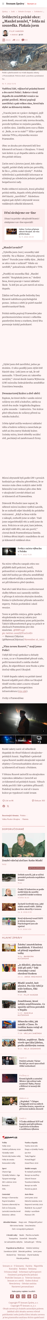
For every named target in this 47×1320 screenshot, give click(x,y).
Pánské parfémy (22, 1258)
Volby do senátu (8, 1159)
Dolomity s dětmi (8, 1215)
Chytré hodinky (33, 1255)
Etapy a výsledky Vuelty (34, 1149)
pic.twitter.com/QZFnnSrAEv (17, 633)
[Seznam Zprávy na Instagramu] (23, 1296)
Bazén (21, 1235)
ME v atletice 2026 (9, 1182)
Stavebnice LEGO (10, 1251)
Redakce (23, 1269)
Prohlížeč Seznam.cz (14, 1277)
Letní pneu (37, 1251)
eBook (8, 40)
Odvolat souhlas (29, 1283)
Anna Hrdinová (33, 977)
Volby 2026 (6, 1146)
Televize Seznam (32, 1277)
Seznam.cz (31, 4)
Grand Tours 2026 (31, 1163)
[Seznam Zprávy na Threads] (29, 1296)
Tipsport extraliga (9, 1178)
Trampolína (13, 1238)
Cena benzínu (30, 1225)
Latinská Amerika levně (11, 1211)
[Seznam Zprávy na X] (18, 1296)
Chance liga (6, 1172)
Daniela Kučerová (25, 1014)
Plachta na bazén (32, 1235)
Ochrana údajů (10, 1272)
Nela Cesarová (32, 1049)
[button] (23, 57)
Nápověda (38, 1266)
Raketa (25, 819)
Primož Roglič (30, 1159)
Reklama (32, 1269)
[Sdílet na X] (8, 806)
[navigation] (3, 4)
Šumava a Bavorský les (11, 1204)
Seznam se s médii (15, 1280)
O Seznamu (19, 1266)
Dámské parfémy (25, 1251)
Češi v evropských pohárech (23, 1229)
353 (26, 40)
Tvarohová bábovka (32, 1182)
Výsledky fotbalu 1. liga (11, 1175)
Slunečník (23, 1238)
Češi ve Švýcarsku (9, 1208)
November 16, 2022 (34, 639)
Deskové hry (11, 1255)
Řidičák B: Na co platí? (33, 1208)
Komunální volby (8, 1163)
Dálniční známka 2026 (33, 1201)
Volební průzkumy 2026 (11, 1149)
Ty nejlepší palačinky (33, 1172)
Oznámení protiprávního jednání (23, 1274)
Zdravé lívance (30, 1178)
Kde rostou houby (16, 1225)
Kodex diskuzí (31, 1280)
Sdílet (18, 40)
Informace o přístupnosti (30, 1272)
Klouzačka (33, 1238)
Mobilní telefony (32, 1248)
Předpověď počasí (35, 1222)
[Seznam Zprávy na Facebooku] (12, 1296)
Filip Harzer (16, 31)
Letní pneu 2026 (31, 1197)
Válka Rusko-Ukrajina (11, 819)
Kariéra (29, 1266)
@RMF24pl (19, 630)
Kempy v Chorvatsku (10, 1197)
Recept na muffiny (32, 1175)
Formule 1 (6, 1185)
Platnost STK (30, 1215)
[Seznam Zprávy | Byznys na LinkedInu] (35, 1296)
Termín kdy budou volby (11, 1156)
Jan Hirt (28, 1153)
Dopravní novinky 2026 (34, 1204)
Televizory (22, 1255)
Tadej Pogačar (30, 1156)
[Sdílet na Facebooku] (3, 806)
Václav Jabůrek (33, 1033)
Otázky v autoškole (32, 1211)
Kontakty (13, 1269)
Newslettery (14, 1283)
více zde (22, 691)
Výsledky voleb (8, 1153)
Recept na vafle (31, 1185)
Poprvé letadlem (8, 1201)
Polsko (23, 815)
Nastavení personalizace (23, 1286)
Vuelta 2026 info (31, 1146)
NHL (4, 1189)
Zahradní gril (29, 1242)
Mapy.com (23, 1222)
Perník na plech (31, 1189)
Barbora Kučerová (26, 957)
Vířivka (38, 1242)
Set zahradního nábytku (13, 1242)
